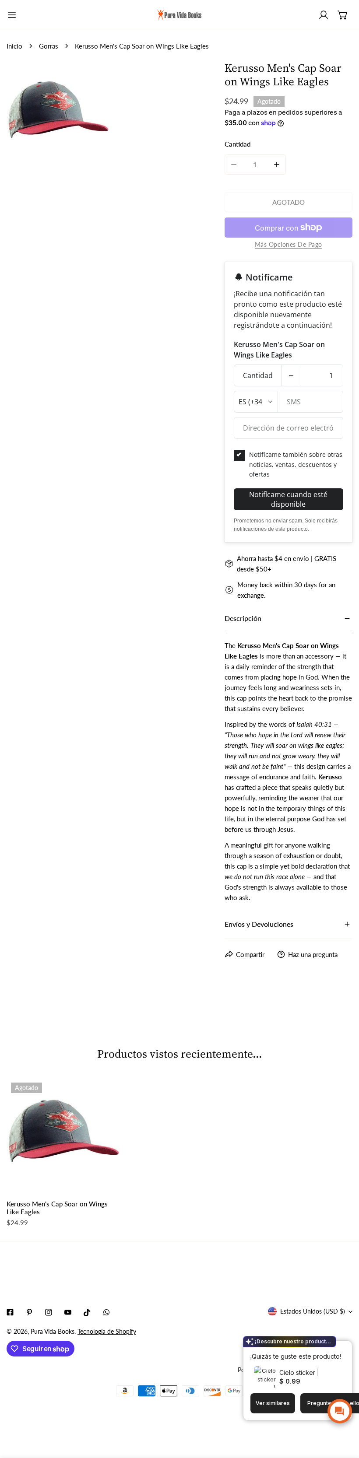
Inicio (14, 46)
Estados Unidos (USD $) (312, 1311)
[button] (342, 15)
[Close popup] (331, 1348)
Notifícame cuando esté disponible (288, 499)
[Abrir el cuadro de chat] (339, 1411)
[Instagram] (48, 1312)
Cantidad (258, 375)
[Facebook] (10, 1312)
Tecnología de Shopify (106, 1331)
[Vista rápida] (103, 1181)
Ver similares (273, 1403)
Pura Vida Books (52, 1331)
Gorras (48, 46)
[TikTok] (87, 1312)
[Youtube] (67, 1312)
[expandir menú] (12, 15)
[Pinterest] (29, 1312)
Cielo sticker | (299, 1372)
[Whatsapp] (106, 1312)
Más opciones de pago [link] (288, 244)
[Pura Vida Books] (179, 15)
